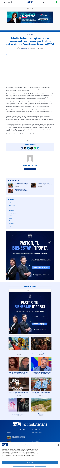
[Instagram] (9, 2)
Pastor (10, 215)
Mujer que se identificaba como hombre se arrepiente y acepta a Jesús (21, 190)
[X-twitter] (6, 2)
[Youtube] (4, 2)
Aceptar (30, 462)
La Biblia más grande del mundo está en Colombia (41, 413)
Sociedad (11, 202)
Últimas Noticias (13, 180)
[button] (57, 445)
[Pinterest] (36, 429)
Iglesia (10, 207)
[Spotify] (39, 429)
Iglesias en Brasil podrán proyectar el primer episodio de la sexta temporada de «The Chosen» (45, 185)
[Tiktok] (11, 2)
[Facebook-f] (2, 2)
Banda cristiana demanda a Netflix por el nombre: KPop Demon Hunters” (18, 413)
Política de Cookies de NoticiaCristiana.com (23, 466)
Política (10, 218)
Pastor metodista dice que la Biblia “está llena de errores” (18, 393)
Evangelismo (11, 210)
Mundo (10, 220)
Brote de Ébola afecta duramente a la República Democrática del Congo (41, 393)
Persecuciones (12, 205)
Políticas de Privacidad (40, 466)
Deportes (31, 34)
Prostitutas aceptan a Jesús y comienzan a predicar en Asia (21, 184)
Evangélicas (11, 223)
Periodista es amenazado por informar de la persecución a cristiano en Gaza (41, 373)
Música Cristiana (12, 213)
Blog (10, 226)
